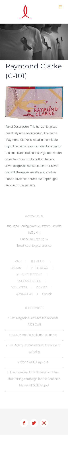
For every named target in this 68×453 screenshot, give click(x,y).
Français (47, 294)
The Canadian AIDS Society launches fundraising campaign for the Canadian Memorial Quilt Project (34, 379)
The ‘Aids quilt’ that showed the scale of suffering (34, 348)
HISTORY (16, 267)
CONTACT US (24, 294)
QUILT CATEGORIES (29, 280)
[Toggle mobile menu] (61, 7)
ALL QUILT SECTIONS (29, 274)
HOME (17, 261)
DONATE (42, 287)
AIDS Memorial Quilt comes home (34, 335)
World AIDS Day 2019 (34, 362)
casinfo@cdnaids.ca (38, 245)
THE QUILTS (38, 261)
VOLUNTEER (19, 287)
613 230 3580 (39, 239)
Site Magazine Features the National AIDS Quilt (34, 321)
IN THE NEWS (39, 267)
